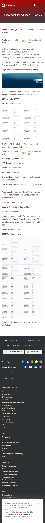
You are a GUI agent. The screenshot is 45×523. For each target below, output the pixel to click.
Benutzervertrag (7, 480)
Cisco (22, 29)
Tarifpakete (6, 437)
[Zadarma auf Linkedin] (35, 368)
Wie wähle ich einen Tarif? (11, 443)
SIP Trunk (5, 400)
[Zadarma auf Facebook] (25, 368)
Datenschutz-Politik (9, 483)
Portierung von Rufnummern (11, 411)
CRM (3, 427)
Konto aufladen (7, 495)
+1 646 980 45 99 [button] (33, 340)
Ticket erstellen (14, 352)
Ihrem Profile (7, 197)
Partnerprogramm (8, 477)
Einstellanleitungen (10, 29)
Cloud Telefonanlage (9, 414)
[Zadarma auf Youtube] (40, 368)
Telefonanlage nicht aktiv (10, 41)
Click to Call (6, 416)
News (3, 469)
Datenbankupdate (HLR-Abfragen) (13, 403)
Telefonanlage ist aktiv (34, 41)
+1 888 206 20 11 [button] (12, 340)
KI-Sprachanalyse (7, 397)
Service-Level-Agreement (10, 485)
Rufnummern (6, 405)
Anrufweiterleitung (8, 408)
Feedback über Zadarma (10, 472)
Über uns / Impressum (9, 466)
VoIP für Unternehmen (9, 474)
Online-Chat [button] (34, 352)
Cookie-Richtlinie (16, 512)
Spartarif (5, 448)
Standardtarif (6, 445)
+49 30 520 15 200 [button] (12, 345)
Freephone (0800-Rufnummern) (12, 454)
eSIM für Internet (8, 422)
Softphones (6, 394)
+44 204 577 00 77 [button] (32, 345)
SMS (3, 425)
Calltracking (6, 419)
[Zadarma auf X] (30, 368)
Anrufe (4, 391)
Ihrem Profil (10, 180)
